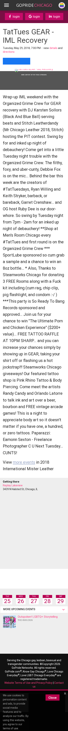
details (53, 48)
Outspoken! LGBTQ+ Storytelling (38, 618)
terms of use (10, 728)
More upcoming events (19, 609)
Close (52, 697)
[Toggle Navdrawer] (6, 5)
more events (24, 462)
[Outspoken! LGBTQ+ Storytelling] (9, 621)
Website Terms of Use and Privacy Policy (28, 682)
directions (9, 51)
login (16, 16)
